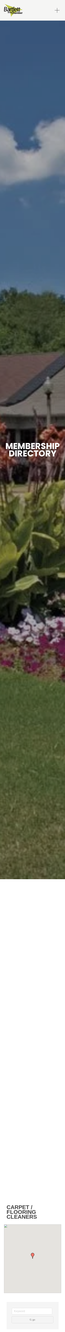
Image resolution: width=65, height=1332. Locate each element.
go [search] (33, 1319)
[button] (32, 1255)
